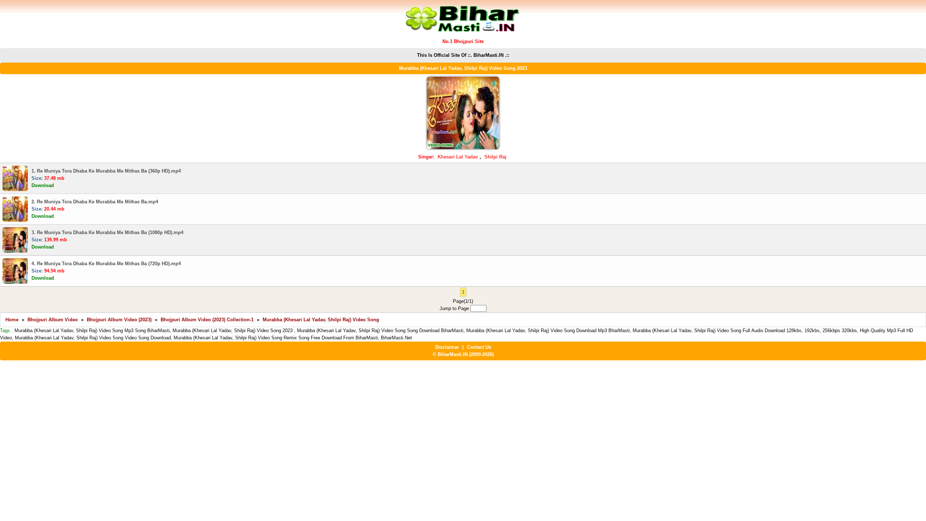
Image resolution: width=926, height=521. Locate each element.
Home (11, 319)
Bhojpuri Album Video (52, 319)
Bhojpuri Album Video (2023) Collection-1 (207, 319)
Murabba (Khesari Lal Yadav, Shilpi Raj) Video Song (321, 319)
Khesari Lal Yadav (458, 157)
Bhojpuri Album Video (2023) (119, 319)
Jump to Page (454, 308)
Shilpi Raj (495, 157)
